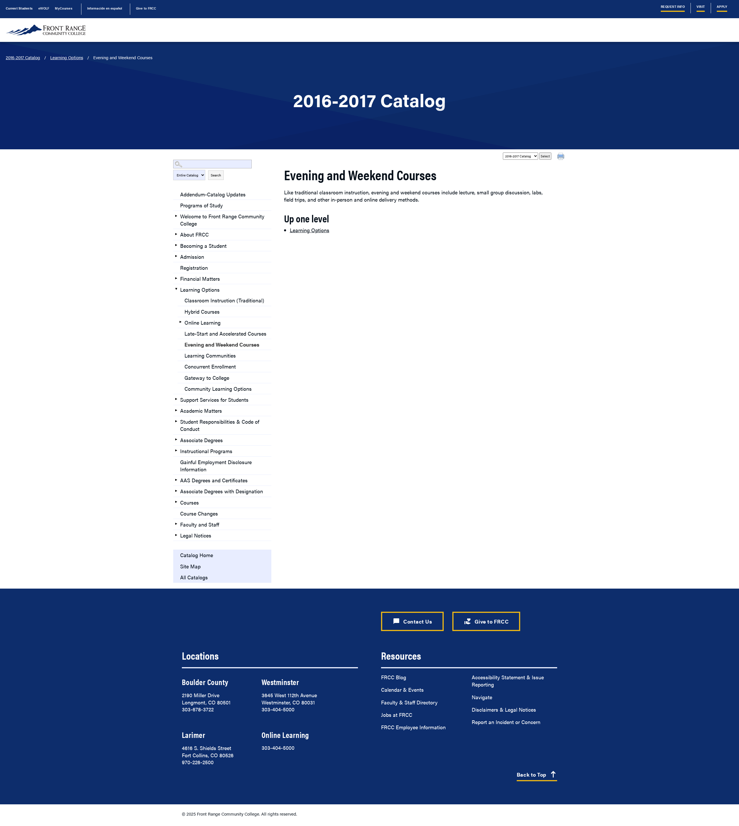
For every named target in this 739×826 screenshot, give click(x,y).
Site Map (190, 566)
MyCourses (63, 8)
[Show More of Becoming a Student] (176, 245)
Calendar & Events (402, 689)
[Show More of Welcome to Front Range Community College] (176, 216)
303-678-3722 (198, 709)
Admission (192, 256)
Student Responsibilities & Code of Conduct (219, 425)
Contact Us (412, 621)
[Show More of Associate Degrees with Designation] (176, 491)
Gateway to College (206, 377)
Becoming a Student (203, 245)
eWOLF (43, 8)
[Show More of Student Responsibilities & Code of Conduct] (176, 421)
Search (216, 175)
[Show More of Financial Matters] (176, 278)
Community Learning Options (218, 388)
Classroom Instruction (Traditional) (224, 300)
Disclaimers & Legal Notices (504, 709)
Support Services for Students (214, 399)
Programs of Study (201, 205)
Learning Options (66, 57)
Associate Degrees (201, 440)
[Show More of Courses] (176, 502)
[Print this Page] (561, 157)
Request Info (673, 6)
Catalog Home (196, 555)
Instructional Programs (206, 451)
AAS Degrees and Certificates (214, 480)
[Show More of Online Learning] (180, 322)
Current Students (19, 8)
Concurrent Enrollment (210, 366)
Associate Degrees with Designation (221, 491)
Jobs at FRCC (396, 714)
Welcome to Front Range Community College (222, 220)
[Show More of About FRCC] (176, 234)
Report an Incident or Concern (506, 721)
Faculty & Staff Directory (409, 702)
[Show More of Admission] (176, 256)
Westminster (280, 681)
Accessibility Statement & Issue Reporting (508, 681)
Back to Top (537, 775)
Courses (189, 502)
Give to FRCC (146, 8)
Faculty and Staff (199, 524)
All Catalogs (194, 577)
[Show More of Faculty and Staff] (176, 524)
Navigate (482, 697)
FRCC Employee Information (413, 727)
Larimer (193, 734)
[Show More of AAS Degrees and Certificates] (176, 480)
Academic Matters (201, 410)
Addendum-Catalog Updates (213, 194)
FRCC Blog (393, 677)
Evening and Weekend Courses (221, 344)
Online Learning (202, 322)
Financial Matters (200, 278)
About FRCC (194, 234)
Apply (722, 6)
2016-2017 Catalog (23, 57)
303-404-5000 (278, 709)
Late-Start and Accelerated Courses (225, 333)
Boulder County (205, 681)
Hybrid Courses (202, 311)
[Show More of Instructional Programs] (176, 450)
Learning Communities (210, 355)
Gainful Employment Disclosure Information (216, 465)
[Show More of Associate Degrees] (176, 439)
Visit (701, 6)
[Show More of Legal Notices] (176, 535)
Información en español (104, 8)
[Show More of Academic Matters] (176, 410)
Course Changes (199, 513)
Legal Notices (195, 535)
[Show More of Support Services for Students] (176, 399)
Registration (194, 267)
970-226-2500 (198, 762)
